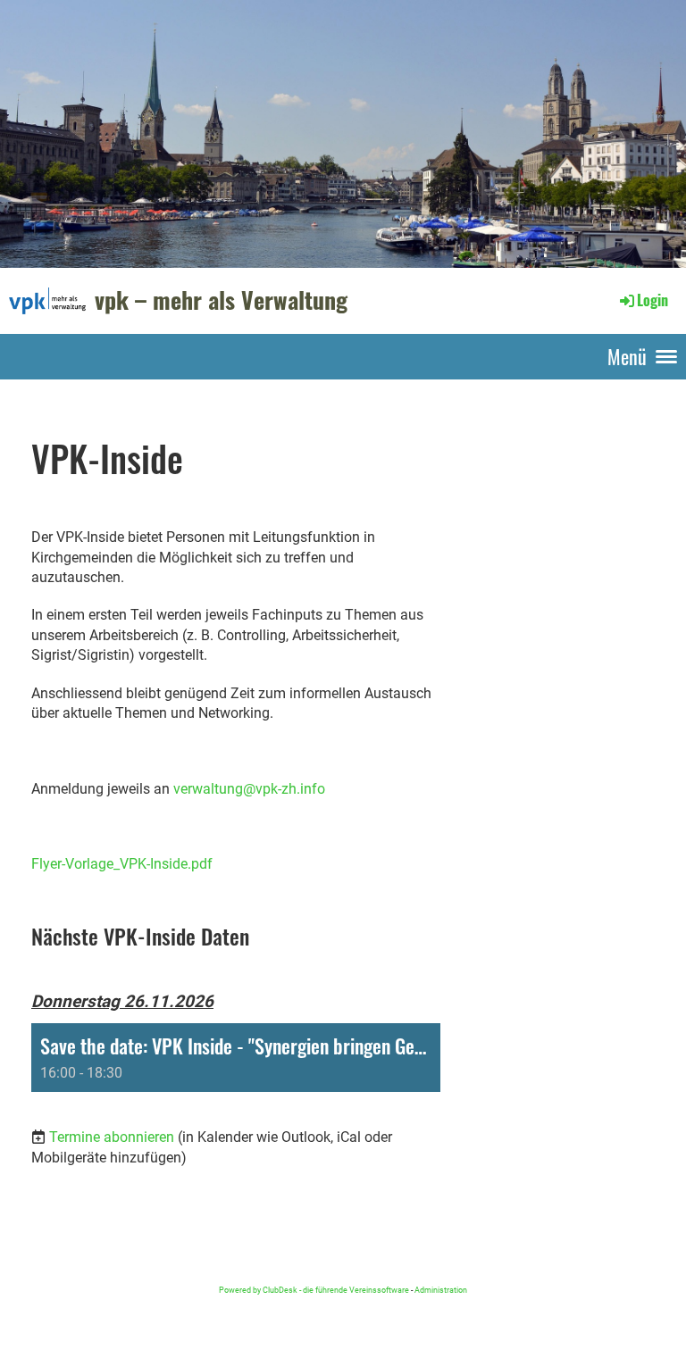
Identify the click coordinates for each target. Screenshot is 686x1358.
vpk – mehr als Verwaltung (221, 300)
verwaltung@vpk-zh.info (249, 788)
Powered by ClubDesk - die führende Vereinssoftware (314, 1290)
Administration (440, 1290)
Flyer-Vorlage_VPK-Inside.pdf (122, 863)
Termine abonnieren (111, 1137)
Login (652, 300)
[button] (235, 1057)
